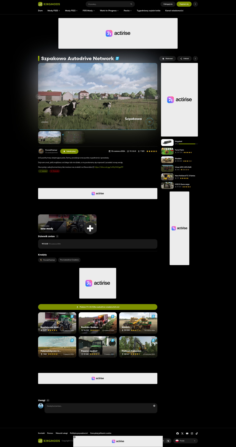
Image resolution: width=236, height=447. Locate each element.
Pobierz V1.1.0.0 (99, 307)
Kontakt (41, 433)
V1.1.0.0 (51, 244)
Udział (186, 58)
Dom (40, 10)
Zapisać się (184, 4)
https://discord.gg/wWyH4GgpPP (108, 167)
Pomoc (50, 433)
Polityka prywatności (79, 433)
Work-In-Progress (108, 10)
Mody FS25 (53, 10)
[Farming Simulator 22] (117, 58)
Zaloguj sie (167, 4)
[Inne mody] (90, 228)
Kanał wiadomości (174, 10)
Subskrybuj (70, 151)
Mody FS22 (70, 10)
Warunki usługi (62, 433)
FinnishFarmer (51, 150)
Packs (127, 10)
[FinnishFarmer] (41, 151)
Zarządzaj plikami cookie (100, 433)
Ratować (169, 58)
